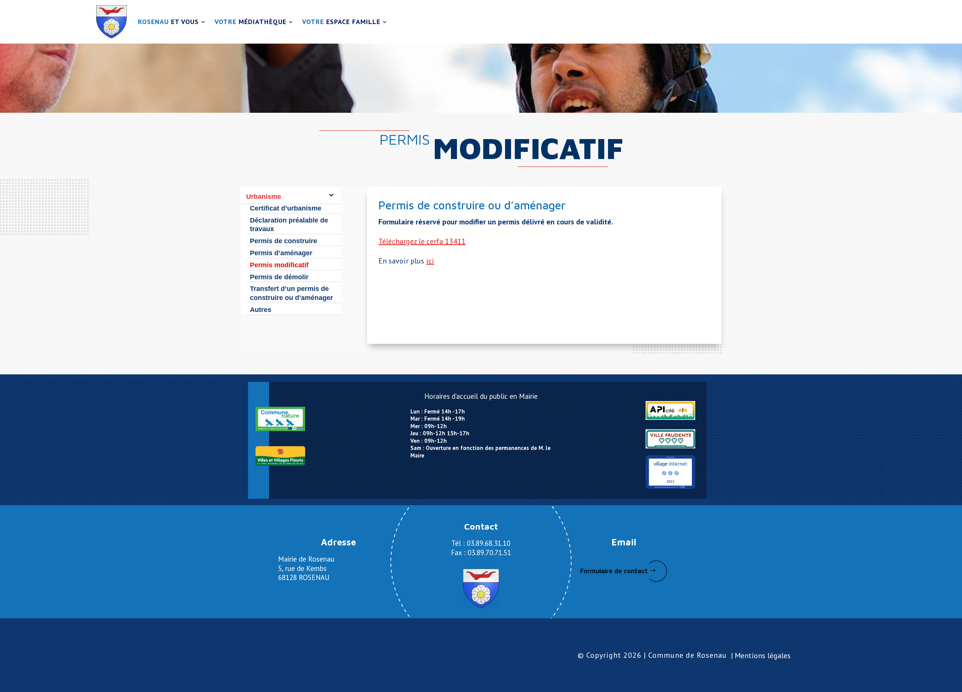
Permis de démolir (279, 277)
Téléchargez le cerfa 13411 (422, 241)
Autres (260, 309)
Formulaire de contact (614, 571)
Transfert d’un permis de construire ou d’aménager (291, 293)
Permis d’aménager (281, 253)
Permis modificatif (279, 265)
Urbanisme (263, 196)
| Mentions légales (761, 655)
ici (430, 261)
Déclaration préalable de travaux (289, 225)
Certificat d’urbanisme (285, 208)
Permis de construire (283, 241)
